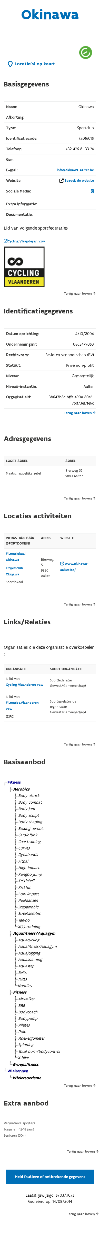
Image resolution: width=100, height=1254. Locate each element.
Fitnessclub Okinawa (14, 571)
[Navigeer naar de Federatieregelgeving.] (85, 52)
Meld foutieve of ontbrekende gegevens (50, 1176)
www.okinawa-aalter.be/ (74, 567)
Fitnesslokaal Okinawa (15, 556)
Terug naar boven (78, 293)
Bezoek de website (79, 180)
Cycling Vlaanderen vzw (26, 241)
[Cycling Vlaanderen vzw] (24, 267)
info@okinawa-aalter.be (75, 170)
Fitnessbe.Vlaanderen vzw (22, 705)
